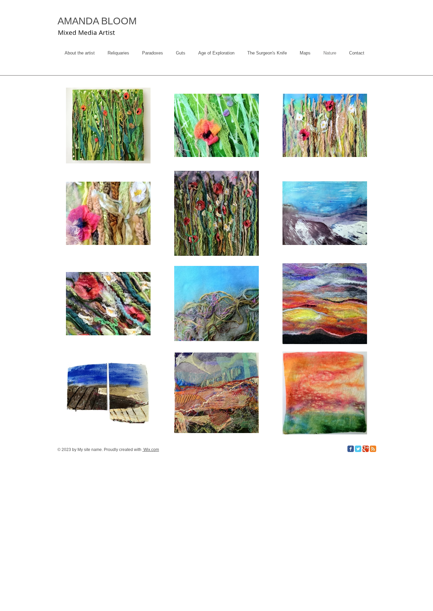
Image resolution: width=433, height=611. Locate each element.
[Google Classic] (365, 449)
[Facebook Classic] (350, 449)
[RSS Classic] (373, 449)
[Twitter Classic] (358, 449)
